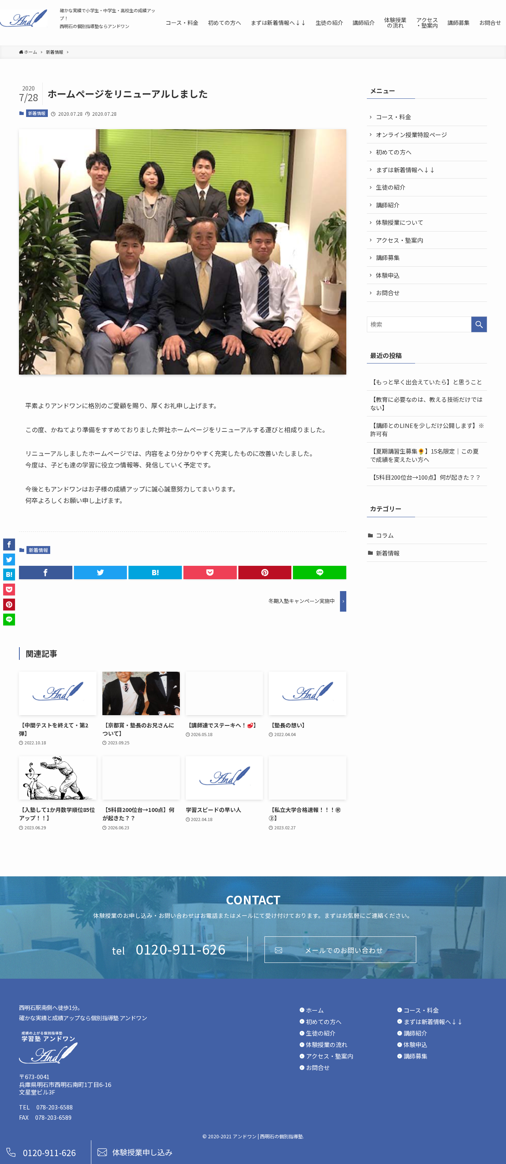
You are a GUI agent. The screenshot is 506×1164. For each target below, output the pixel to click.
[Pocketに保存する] (210, 572)
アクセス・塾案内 (399, 240)
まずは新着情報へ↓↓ (405, 170)
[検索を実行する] (479, 324)
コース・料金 (393, 117)
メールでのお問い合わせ (344, 950)
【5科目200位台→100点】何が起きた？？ (425, 477)
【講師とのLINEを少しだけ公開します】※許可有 (427, 429)
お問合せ (388, 292)
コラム (385, 535)
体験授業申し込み (142, 1152)
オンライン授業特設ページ (411, 134)
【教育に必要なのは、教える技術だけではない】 (426, 403)
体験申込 (388, 275)
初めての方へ (394, 152)
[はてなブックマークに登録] (155, 572)
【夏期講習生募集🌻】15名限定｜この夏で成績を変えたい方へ (424, 455)
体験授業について (399, 222)
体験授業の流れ (326, 1045)
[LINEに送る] (319, 572)
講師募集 (388, 257)
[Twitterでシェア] (100, 572)
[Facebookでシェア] (45, 572)
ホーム (315, 1010)
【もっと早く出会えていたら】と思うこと (426, 382)
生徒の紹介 (391, 187)
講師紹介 (388, 205)
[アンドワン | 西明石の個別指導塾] (23, 18)
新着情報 (36, 113)
